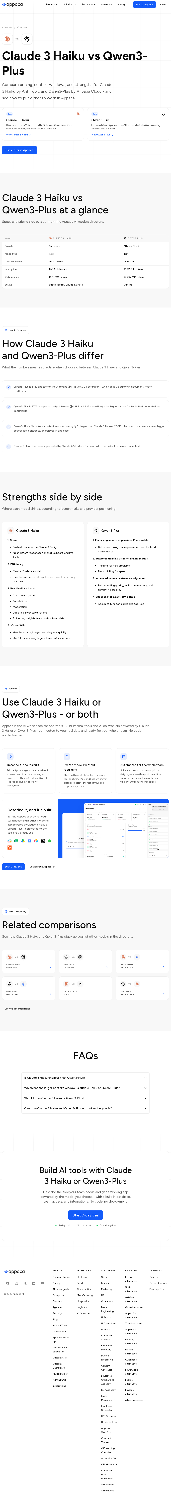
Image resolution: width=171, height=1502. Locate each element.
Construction (84, 1289)
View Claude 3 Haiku (17, 134)
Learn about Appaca (40, 866)
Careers (153, 1277)
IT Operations (108, 1323)
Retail (80, 1283)
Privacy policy (156, 1289)
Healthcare (83, 1277)
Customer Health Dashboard (107, 1474)
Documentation (61, 1277)
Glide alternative (133, 1307)
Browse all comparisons (17, 1008)
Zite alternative (133, 1323)
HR (102, 1295)
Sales (104, 1277)
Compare (22, 27)
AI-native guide (61, 1289)
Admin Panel (59, 1379)
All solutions (107, 1490)
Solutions (68, 4)
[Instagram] (16, 1283)
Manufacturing (85, 1295)
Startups (57, 1301)
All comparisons (134, 1400)
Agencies (57, 1307)
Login (163, 4)
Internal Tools (60, 1325)
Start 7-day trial (144, 4)
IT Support (107, 1317)
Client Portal (59, 1331)
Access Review (109, 1458)
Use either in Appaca (19, 150)
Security (57, 1313)
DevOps (105, 1329)
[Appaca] (12, 4)
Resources (87, 4)
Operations (107, 1301)
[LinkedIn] (33, 1283)
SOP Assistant (108, 1390)
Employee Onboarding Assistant (107, 1379)
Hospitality (83, 1301)
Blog (55, 1319)
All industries (84, 1313)
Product (50, 4)
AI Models (7, 27)
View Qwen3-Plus (100, 134)
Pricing (121, 4)
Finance (105, 1283)
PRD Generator (109, 1416)
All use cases (108, 1484)
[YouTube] (42, 1283)
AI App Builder (60, 1373)
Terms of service (158, 1283)
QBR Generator (109, 1464)
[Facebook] (7, 1283)
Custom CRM (60, 1357)
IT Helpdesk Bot (109, 1422)
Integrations (59, 1385)
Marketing (106, 1289)
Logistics (82, 1307)
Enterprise (106, 4)
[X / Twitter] (25, 1283)
